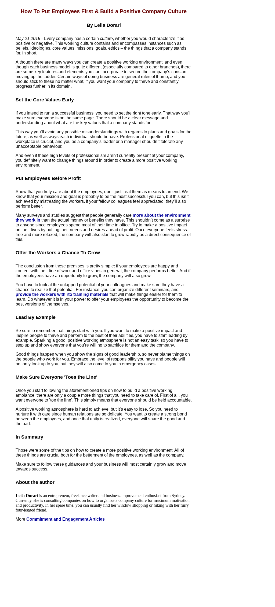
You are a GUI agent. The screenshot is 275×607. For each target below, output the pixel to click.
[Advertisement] (103, 564)
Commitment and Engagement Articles (65, 519)
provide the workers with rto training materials (62, 294)
